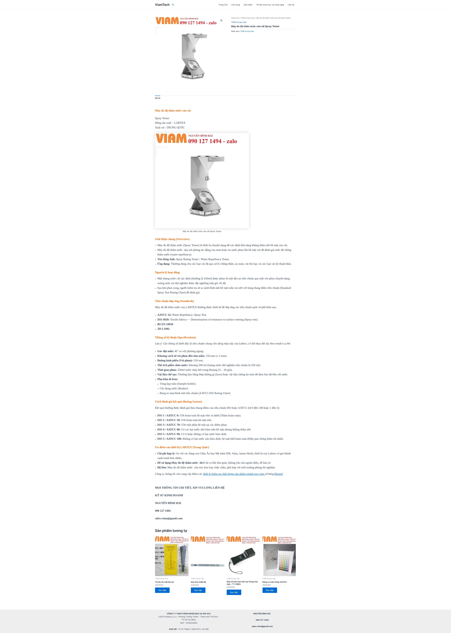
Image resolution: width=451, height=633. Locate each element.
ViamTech (162, 4)
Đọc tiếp (162, 590)
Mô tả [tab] (157, 98)
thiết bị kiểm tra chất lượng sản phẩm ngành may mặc (234, 473)
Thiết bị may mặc (248, 18)
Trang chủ (235, 18)
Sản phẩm (248, 5)
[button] (221, 20)
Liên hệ (291, 5)
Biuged (278, 473)
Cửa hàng (235, 5)
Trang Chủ (223, 5)
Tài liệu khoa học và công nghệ (270, 5)
